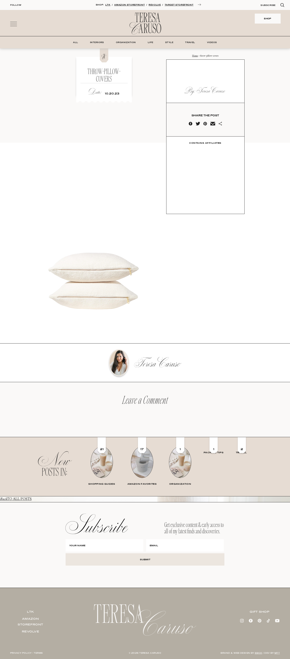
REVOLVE (155, 5)
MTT (277, 653)
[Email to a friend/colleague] (212, 124)
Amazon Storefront (30, 621)
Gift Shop (259, 611)
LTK (107, 5)
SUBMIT (145, 559)
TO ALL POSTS (16, 499)
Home (195, 56)
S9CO (258, 653)
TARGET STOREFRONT (179, 5)
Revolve (30, 631)
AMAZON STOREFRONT (129, 5)
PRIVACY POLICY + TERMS (26, 653)
